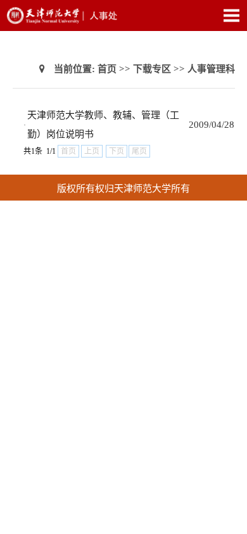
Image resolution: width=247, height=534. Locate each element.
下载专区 (152, 69)
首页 (107, 69)
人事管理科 (211, 69)
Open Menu (231, 15)
